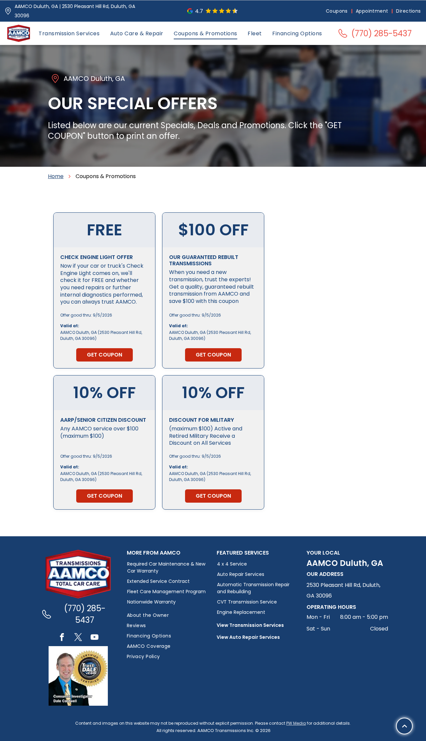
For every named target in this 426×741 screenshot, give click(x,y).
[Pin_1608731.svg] (8, 11)
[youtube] (94, 638)
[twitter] (78, 638)
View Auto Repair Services (248, 637)
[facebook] (62, 638)
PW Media (296, 723)
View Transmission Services (250, 625)
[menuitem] (337, 11)
